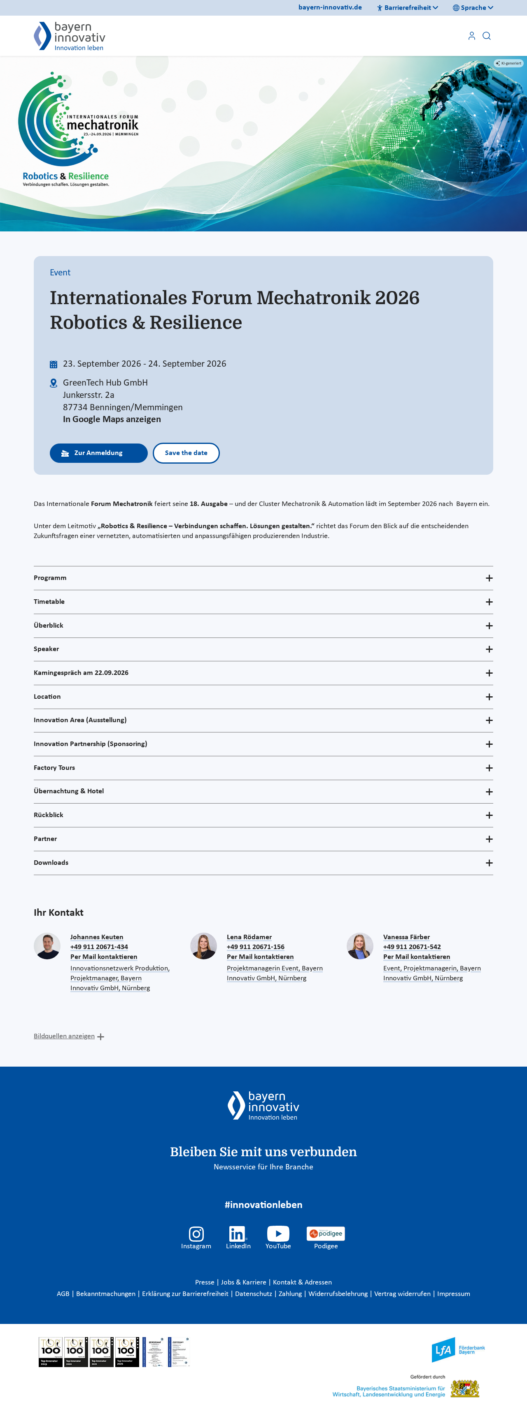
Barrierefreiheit (408, 8)
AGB (64, 1294)
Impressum (453, 1294)
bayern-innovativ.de (330, 8)
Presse (205, 1283)
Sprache (473, 8)
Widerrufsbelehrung (338, 1294)
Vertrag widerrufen (403, 1294)
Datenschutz (254, 1294)
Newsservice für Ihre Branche (263, 1167)
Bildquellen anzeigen (64, 1036)
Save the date (186, 453)
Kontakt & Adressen (302, 1283)
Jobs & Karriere (244, 1283)
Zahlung (291, 1294)
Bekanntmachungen (106, 1294)
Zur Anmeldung (99, 453)
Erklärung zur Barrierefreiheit (186, 1294)
